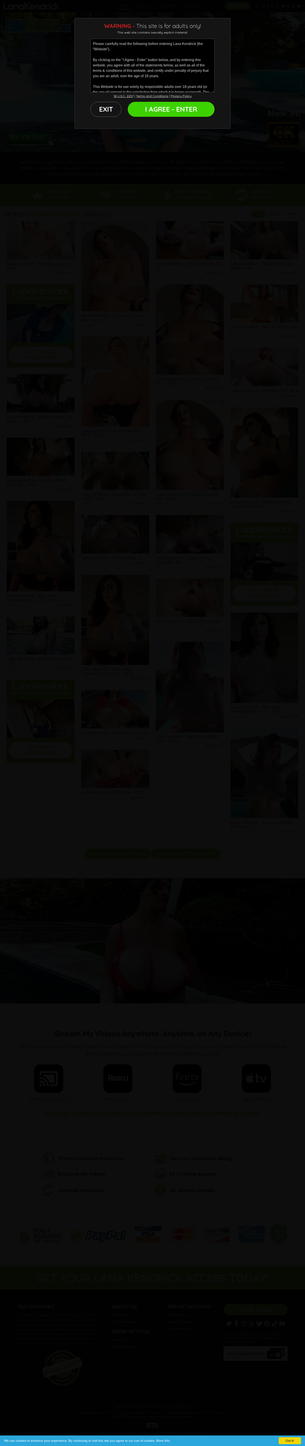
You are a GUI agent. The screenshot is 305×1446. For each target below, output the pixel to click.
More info (163, 1440)
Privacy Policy (181, 96)
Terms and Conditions (152, 96)
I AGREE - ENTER (171, 109)
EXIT (106, 109)
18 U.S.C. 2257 (123, 96)
